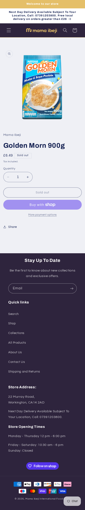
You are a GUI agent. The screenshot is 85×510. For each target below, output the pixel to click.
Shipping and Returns (24, 371)
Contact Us (16, 361)
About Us (15, 352)
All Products (17, 342)
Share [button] (12, 226)
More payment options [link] (42, 215)
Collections (16, 333)
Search (13, 314)
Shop (12, 323)
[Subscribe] (72, 288)
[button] (8, 30)
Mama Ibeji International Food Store (47, 499)
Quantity (9, 168)
